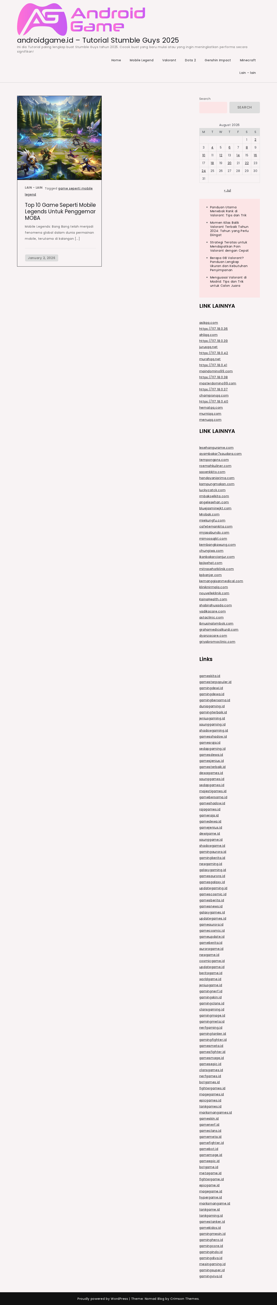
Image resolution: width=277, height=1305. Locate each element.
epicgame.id (209, 1185)
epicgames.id (210, 1100)
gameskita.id (209, 676)
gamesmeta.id (211, 1046)
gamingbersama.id (214, 700)
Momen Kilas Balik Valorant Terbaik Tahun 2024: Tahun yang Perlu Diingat (229, 228)
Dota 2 (190, 60)
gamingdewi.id (211, 688)
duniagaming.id (212, 706)
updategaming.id (213, 888)
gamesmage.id (211, 1058)
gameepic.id (209, 1161)
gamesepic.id (210, 1064)
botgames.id (209, 1082)
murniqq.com (210, 413)
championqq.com (214, 395)
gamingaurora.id (213, 852)
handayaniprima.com (217, 478)
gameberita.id (210, 943)
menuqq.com (210, 420)
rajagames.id (210, 809)
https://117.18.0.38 (213, 377)
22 (247, 163)
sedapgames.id (211, 785)
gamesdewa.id (211, 755)
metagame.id (210, 1173)
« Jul (227, 190)
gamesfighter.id (212, 1052)
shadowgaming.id (213, 730)
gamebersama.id (213, 797)
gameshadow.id (212, 803)
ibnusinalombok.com (216, 623)
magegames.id (211, 1094)
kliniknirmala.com (213, 587)
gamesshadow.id (213, 736)
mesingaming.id (212, 1264)
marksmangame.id (214, 1203)
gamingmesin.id (212, 1234)
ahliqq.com (208, 335)
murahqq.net (210, 359)
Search (205, 99)
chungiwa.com (211, 551)
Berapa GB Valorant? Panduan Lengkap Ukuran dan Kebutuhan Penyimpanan (229, 264)
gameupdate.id (212, 936)
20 (230, 163)
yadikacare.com (212, 611)
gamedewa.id (210, 821)
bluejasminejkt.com (215, 508)
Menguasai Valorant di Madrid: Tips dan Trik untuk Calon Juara (228, 281)
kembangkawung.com (217, 544)
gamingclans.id (211, 1003)
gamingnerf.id (210, 991)
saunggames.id (211, 779)
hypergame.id (210, 1197)
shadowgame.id (212, 846)
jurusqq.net (208, 347)
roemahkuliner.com (215, 466)
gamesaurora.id (212, 876)
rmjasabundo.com (214, 532)
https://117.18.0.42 (213, 353)
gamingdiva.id (210, 1258)
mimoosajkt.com (213, 538)
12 (220, 155)
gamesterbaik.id (212, 767)
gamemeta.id (210, 1137)
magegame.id (210, 1191)
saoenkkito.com (212, 472)
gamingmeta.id (212, 1021)
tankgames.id (210, 1106)
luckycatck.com (212, 490)
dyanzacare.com (213, 635)
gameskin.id (209, 1118)
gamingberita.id (212, 858)
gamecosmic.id (212, 930)
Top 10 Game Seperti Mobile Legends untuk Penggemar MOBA (60, 211)
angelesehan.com (214, 502)
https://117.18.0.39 (213, 341)
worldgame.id (210, 979)
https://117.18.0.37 (213, 389)
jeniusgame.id (210, 985)
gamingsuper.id (212, 1270)
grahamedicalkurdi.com (219, 629)
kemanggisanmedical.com (221, 581)
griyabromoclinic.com (217, 642)
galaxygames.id (212, 912)
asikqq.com (208, 323)
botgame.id (208, 1167)
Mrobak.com (209, 514)
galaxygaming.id (212, 870)
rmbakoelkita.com (214, 496)
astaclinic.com (211, 617)
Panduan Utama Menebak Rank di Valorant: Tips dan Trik (228, 211)
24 (204, 171)
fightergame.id (211, 1179)
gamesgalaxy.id (212, 882)
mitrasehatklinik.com (216, 569)
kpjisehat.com (210, 563)
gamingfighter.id (213, 1040)
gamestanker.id (212, 1221)
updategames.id (212, 918)
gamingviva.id (210, 1276)
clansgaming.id (211, 1009)
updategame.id (212, 967)
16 (255, 155)
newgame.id (209, 955)
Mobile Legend (141, 60)
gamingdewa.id (211, 694)
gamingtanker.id (212, 1033)
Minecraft (248, 60)
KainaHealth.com (213, 599)
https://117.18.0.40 (213, 401)
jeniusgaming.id (212, 718)
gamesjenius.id (211, 761)
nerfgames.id (210, 1076)
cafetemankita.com (216, 526)
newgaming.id (210, 864)
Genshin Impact (218, 60)
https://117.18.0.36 (213, 329)
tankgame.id (209, 1209)
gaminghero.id (211, 1240)
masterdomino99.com (218, 383)
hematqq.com (211, 407)
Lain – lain (248, 73)
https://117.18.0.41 (213, 365)
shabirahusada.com (215, 605)
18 (212, 163)
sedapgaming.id (212, 748)
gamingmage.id (212, 1015)
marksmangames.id (215, 1112)
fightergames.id (212, 1088)
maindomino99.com (216, 371)
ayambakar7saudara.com (220, 454)
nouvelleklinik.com (214, 593)
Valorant (169, 60)
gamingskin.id (210, 997)
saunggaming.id (212, 724)
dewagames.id (211, 773)
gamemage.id (210, 1155)
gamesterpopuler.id (215, 682)
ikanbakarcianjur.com (217, 557)
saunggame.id (211, 839)
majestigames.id (213, 791)
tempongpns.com (214, 460)
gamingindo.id (211, 1252)
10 (203, 155)
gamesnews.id (211, 906)
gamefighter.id (211, 1143)
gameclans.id (210, 1131)
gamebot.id (208, 1149)
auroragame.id (211, 949)
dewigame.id (209, 833)
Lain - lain (34, 187)
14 (238, 155)
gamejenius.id (210, 827)
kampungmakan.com (217, 484)
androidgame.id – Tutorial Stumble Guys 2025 (98, 40)
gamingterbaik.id (213, 712)
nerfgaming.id (210, 1027)
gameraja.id (209, 815)
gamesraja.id (210, 742)
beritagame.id (210, 973)
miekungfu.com (212, 520)
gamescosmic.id (213, 894)
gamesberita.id (211, 900)
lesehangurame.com (216, 447)
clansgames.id (211, 1070)
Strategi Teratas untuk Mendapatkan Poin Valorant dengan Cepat (229, 246)
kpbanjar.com (210, 575)
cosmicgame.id (212, 961)
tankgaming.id (211, 1215)
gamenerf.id (209, 1124)
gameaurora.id (211, 924)
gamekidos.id (210, 1228)
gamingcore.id (211, 1246)
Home (116, 60)
